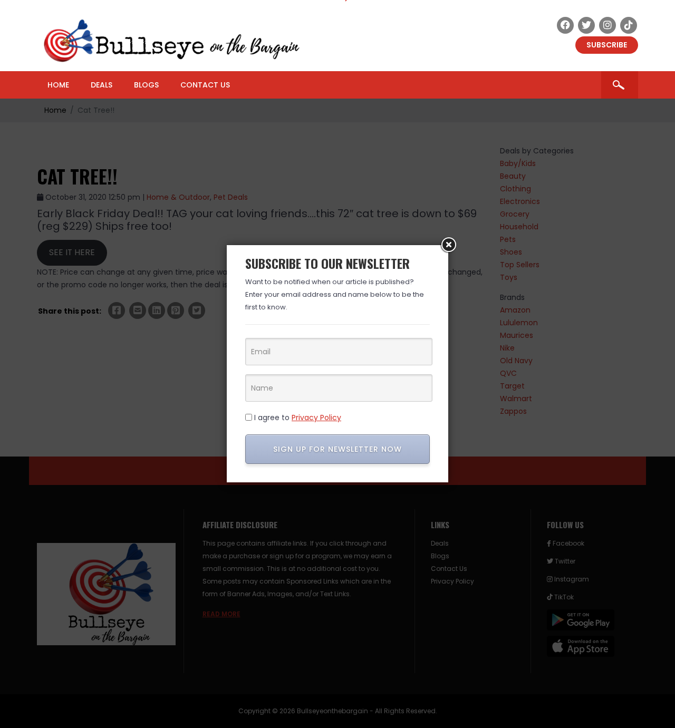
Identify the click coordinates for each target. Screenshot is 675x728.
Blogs (146, 85)
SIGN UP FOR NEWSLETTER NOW (337, 449)
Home (58, 85)
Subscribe (606, 45)
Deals (101, 85)
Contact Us (205, 85)
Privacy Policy (316, 417)
